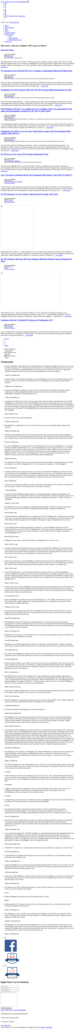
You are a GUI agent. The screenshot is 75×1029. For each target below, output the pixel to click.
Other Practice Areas (15, 40)
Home (6, 26)
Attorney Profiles (10, 33)
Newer (7, 338)
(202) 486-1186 (14, 22)
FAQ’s (7, 31)
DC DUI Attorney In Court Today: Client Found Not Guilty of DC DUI (29, 194)
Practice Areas (9, 34)
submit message (6, 1008)
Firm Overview (9, 27)
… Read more (44, 86)
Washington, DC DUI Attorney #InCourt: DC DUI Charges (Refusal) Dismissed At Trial (36, 90)
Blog (6, 29)
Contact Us (8, 41)
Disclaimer (49, 1027)
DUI (10, 36)
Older (6, 345)
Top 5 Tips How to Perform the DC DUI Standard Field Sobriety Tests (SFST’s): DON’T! (36, 175)
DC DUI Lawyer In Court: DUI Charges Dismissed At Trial (24, 154)
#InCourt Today (7, 50)
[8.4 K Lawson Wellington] (12, 964)
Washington (17, 160)
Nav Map (42, 1027)
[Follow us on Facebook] (11, 950)
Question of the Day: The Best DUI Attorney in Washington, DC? (27, 320)
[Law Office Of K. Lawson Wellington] (13, 2)
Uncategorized (9, 56)
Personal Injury (13, 38)
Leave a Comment (10, 183)
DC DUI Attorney (10, 96)
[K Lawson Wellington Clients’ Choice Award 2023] (12, 978)
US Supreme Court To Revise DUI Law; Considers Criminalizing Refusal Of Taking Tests (36, 71)
